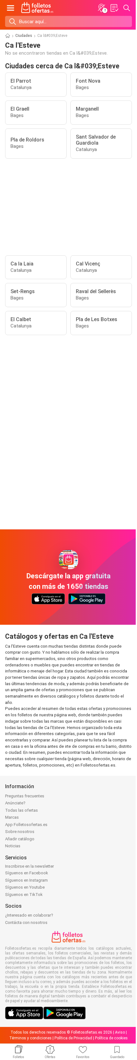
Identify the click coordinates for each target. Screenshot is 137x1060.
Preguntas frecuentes (24, 796)
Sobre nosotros (19, 831)
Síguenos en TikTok (24, 894)
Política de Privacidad (73, 1038)
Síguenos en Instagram (26, 880)
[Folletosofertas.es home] (37, 8)
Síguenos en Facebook (26, 873)
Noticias (12, 845)
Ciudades (23, 35)
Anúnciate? (15, 803)
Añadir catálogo (19, 838)
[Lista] (114, 8)
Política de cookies (111, 1038)
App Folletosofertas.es (26, 824)
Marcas (12, 817)
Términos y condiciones (30, 1038)
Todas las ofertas (21, 810)
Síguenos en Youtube (25, 887)
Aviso (120, 1032)
